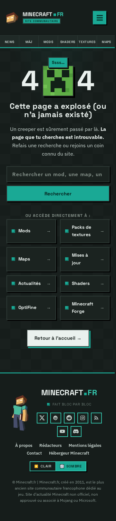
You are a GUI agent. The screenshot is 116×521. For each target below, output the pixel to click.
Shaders (67, 42)
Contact (34, 453)
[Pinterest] (55, 418)
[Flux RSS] (96, 418)
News (10, 42)
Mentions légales (85, 445)
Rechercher (58, 194)
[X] (42, 418)
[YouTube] (62, 431)
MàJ (29, 42)
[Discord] (76, 431)
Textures (87, 42)
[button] (58, 80)
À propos (23, 445)
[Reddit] (69, 418)
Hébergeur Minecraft (69, 453)
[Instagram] (82, 418)
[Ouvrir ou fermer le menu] (99, 17)
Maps (106, 42)
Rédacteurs (50, 445)
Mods (48, 42)
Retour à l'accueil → (58, 338)
